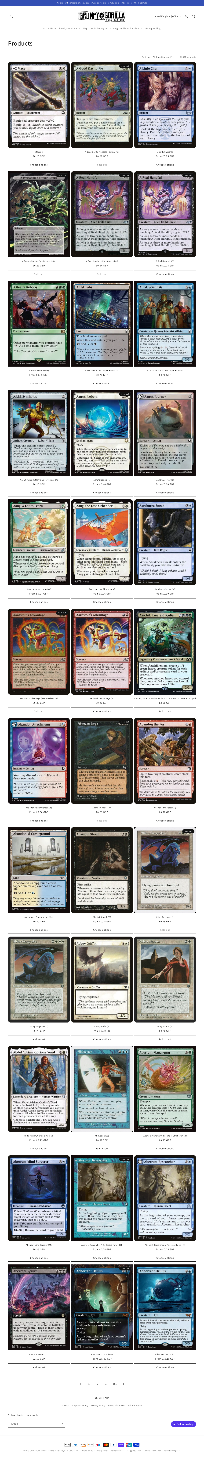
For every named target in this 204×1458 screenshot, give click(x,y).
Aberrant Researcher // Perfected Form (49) (165, 1245)
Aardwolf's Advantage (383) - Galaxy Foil (39, 698)
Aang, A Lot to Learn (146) (39, 589)
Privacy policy (102, 1451)
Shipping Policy (80, 1405)
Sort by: (146, 57)
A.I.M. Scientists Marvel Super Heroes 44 (165, 370)
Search (65, 1405)
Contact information (152, 1451)
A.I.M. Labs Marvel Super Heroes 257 (102, 370)
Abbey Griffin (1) (102, 1026)
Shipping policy (134, 1451)
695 (115, 1383)
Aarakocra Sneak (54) (165, 589)
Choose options (39, 164)
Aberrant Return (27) (38, 1354)
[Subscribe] (61, 1424)
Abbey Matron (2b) (165, 1026)
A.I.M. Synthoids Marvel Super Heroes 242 (39, 480)
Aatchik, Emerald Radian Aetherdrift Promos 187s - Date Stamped (165, 698)
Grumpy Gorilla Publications (42, 1451)
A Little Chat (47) (165, 152)
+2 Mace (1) (39, 152)
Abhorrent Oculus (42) (165, 1354)
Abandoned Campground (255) (39, 917)
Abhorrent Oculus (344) (102, 1354)
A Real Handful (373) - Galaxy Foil (102, 261)
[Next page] (123, 1383)
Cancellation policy (172, 1451)
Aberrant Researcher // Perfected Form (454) (102, 1245)
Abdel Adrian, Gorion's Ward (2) (39, 1136)
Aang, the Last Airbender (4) (102, 589)
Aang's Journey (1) (165, 480)
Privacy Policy (98, 1405)
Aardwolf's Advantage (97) (102, 698)
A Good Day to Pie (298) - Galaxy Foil (102, 152)
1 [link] (80, 1384)
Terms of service (117, 1451)
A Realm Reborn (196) (39, 370)
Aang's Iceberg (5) (102, 480)
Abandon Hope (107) (102, 808)
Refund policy (87, 1451)
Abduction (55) (102, 1136)
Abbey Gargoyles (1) (165, 917)
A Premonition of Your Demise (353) (38, 261)
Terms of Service (116, 1405)
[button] (11, 16)
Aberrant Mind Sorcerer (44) (39, 1245)
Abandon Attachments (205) (39, 808)
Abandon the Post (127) (165, 808)
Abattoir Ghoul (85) (102, 917)
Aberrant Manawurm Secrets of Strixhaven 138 (165, 1136)
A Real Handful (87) (165, 261)
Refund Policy (134, 1405)
